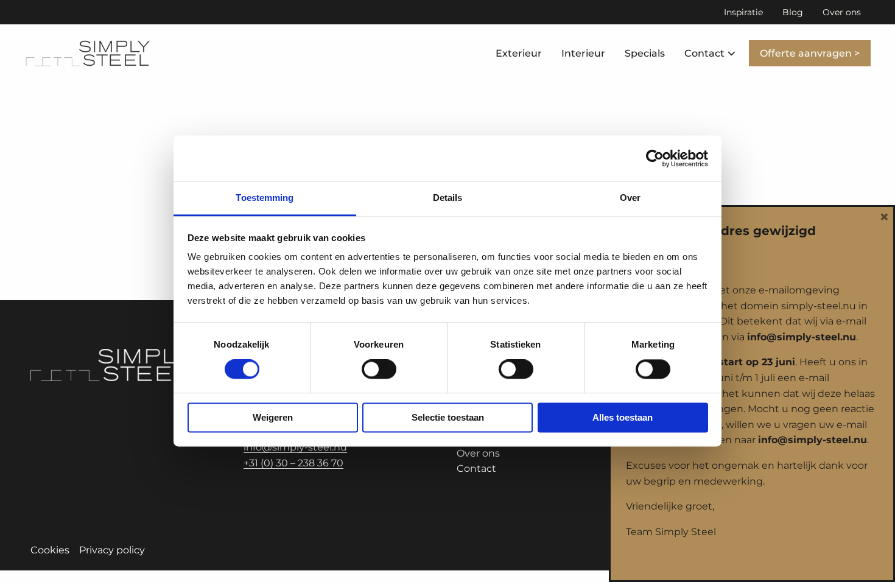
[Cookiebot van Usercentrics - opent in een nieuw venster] (655, 158)
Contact (704, 53)
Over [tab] (630, 197)
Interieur (583, 53)
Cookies (49, 550)
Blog (792, 12)
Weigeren (273, 417)
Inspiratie (743, 12)
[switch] (379, 369)
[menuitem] (743, 12)
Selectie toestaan (448, 417)
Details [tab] (448, 197)
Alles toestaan (622, 417)
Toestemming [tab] (264, 197)
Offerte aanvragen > (810, 53)
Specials (645, 53)
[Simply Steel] (88, 53)
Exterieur (519, 53)
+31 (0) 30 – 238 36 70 (293, 463)
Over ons (842, 12)
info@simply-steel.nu (295, 447)
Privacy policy (112, 550)
